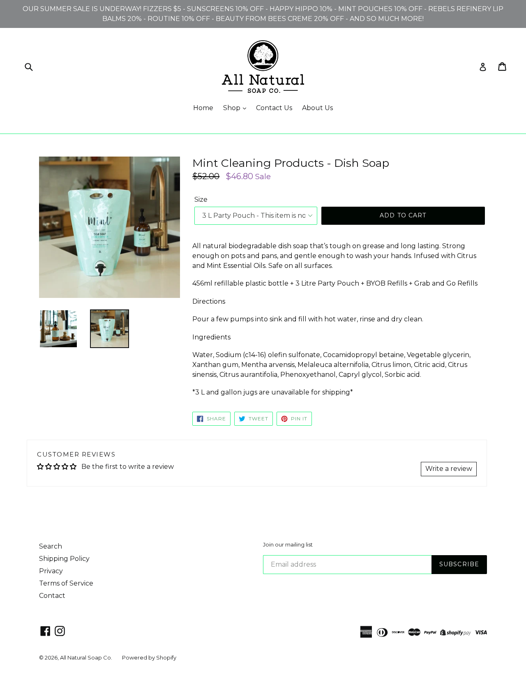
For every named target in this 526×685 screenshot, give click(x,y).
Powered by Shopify (149, 657)
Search (50, 546)
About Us (317, 108)
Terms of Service (66, 583)
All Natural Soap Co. (86, 657)
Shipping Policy (64, 559)
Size (201, 199)
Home (203, 108)
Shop (232, 108)
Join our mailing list (288, 545)
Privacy (51, 571)
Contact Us (274, 108)
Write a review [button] (448, 469)
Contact (52, 596)
